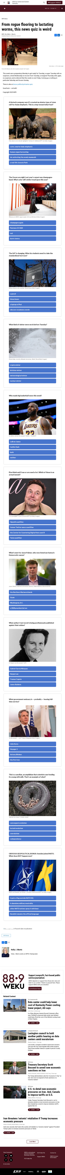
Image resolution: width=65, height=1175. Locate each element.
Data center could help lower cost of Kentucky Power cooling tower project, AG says (44, 1005)
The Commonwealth (32, 999)
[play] (4, 8)
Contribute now (35, 989)
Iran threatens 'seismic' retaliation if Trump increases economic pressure (30, 1120)
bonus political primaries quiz (23, 84)
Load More (32, 1141)
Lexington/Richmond (33, 1030)
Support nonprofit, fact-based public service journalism (44, 976)
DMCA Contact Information (54, 1157)
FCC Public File (28, 1158)
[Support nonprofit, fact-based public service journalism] (13, 981)
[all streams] (62, 8)
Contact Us (53, 1153)
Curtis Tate (30, 1011)
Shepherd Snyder (32, 1042)
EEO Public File (41, 1153)
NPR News (5, 19)
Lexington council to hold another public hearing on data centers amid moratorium (43, 1036)
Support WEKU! (55, 2)
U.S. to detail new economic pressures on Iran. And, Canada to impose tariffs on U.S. (44, 1091)
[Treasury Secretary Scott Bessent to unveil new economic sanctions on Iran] (14, 1068)
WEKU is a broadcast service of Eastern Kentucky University (29, 1154)
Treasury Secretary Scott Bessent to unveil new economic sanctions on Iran (44, 1067)
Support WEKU (41, 1156)
